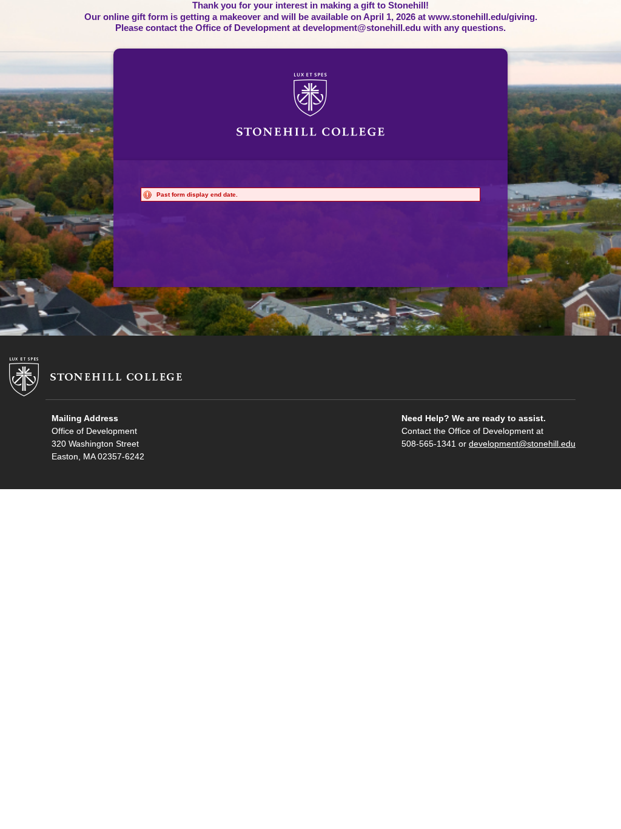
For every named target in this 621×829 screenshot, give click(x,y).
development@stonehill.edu (522, 443)
